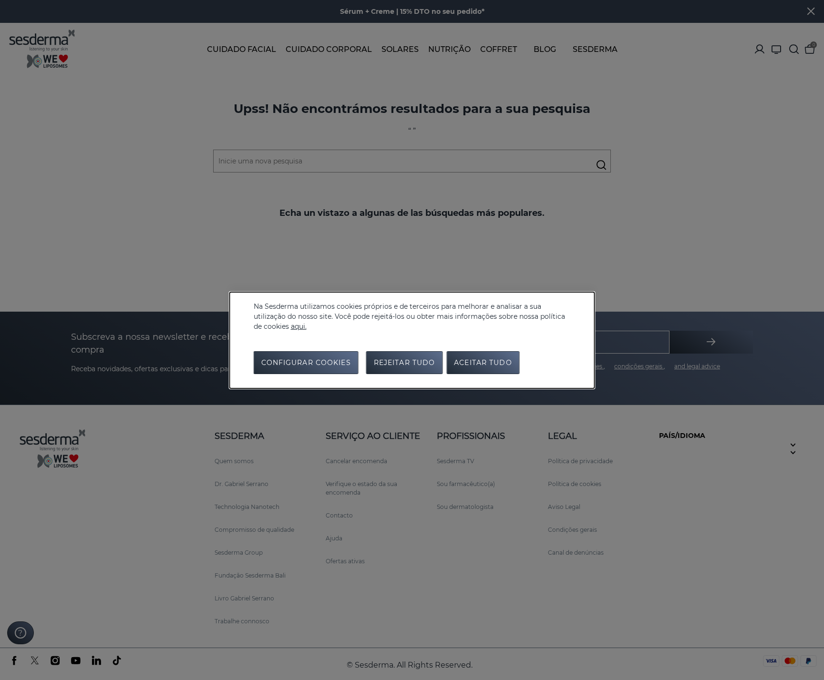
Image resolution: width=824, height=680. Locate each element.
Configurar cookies (306, 362)
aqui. (299, 326)
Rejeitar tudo (404, 362)
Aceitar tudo (483, 362)
